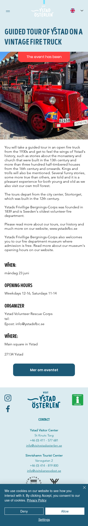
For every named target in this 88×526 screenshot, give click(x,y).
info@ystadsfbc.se (30, 324)
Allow (65, 511)
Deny (24, 511)
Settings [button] (44, 519)
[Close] (81, 490)
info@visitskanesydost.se (44, 471)
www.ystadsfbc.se (63, 228)
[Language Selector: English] (76, 10)
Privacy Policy (36, 500)
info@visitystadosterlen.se (44, 445)
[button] (8, 11)
